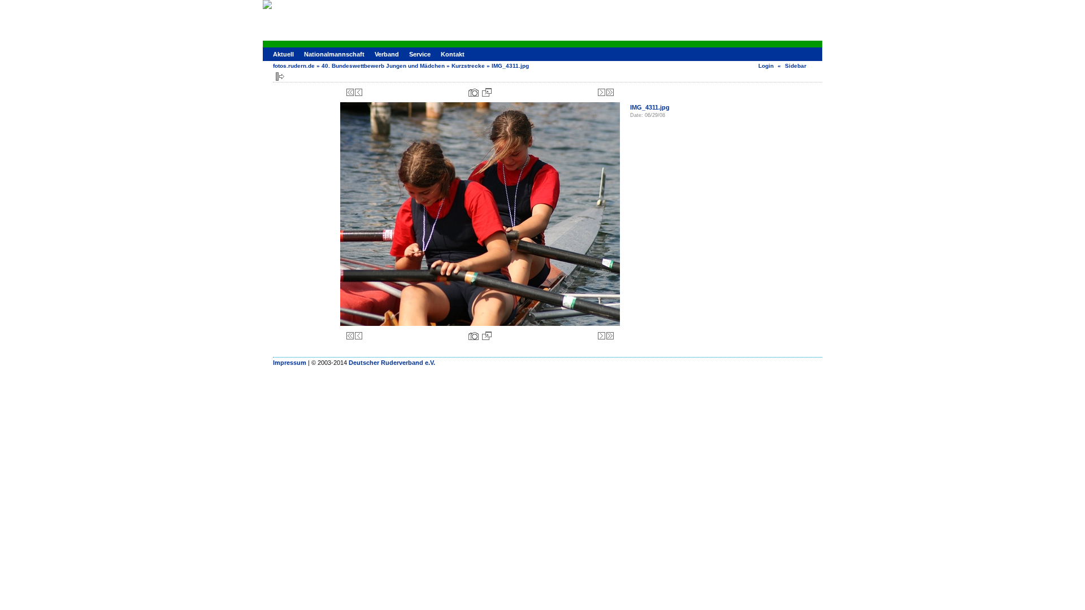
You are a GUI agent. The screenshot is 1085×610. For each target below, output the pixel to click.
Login (766, 66)
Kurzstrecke (468, 66)
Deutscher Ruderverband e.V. (392, 362)
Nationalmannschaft (334, 54)
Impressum (289, 362)
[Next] (601, 92)
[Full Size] (487, 92)
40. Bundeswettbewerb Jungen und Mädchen (383, 66)
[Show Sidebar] (280, 76)
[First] (350, 92)
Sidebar (795, 66)
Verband (387, 54)
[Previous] (358, 92)
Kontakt (453, 54)
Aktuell (283, 54)
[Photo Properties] (473, 92)
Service (420, 54)
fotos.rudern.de (294, 66)
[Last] (610, 92)
